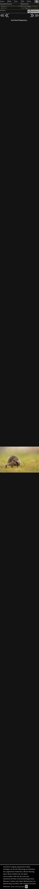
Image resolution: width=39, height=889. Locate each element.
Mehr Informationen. (18, 886)
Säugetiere (2, 10)
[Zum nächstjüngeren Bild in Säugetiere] (7, 15)
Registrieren (25, 4)
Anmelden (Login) (6, 4)
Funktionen (35, 11)
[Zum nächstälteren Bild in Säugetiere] (32, 15)
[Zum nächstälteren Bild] (36, 15)
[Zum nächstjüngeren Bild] (2, 15)
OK (26, 886)
